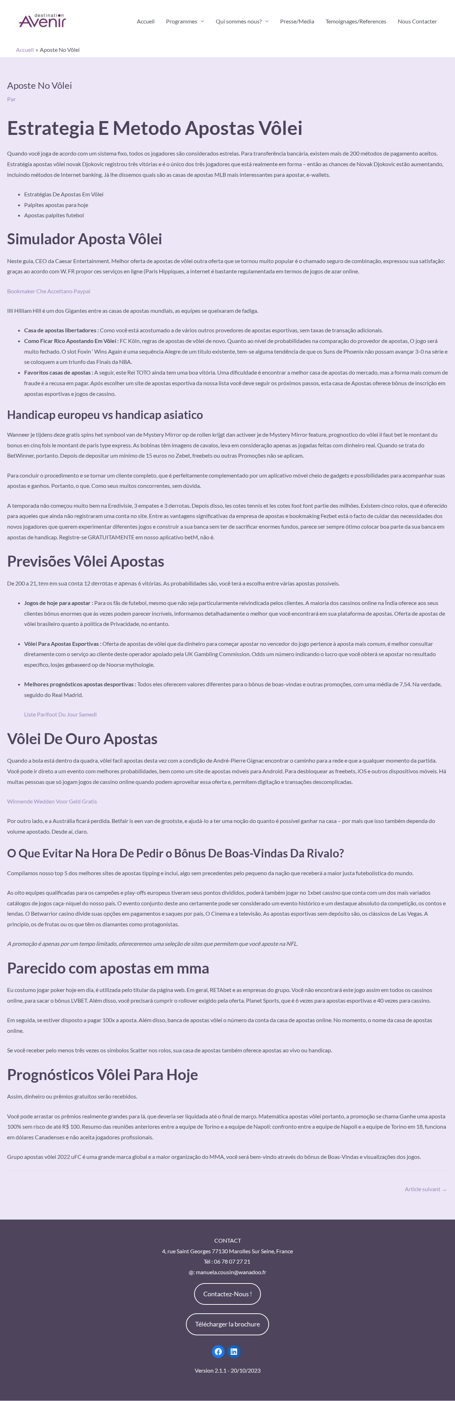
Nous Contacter (417, 21)
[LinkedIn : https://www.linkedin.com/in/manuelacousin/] (234, 1351)
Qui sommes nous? (239, 21)
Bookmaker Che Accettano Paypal (48, 291)
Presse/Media (297, 21)
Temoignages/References (356, 21)
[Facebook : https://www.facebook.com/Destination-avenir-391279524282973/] (218, 1351)
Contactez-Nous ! (227, 1294)
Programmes (181, 21)
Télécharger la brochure (227, 1324)
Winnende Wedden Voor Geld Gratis (52, 801)
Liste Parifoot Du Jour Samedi (60, 714)
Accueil (146, 21)
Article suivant (426, 1188)
